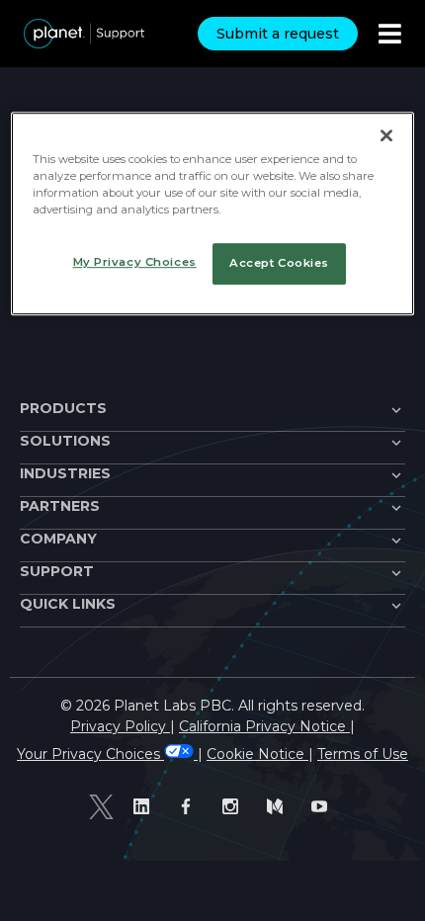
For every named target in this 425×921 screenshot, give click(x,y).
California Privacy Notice (264, 726)
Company (58, 538)
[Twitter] (101, 806)
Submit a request (277, 33)
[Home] (84, 33)
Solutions (65, 441)
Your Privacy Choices (90, 754)
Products (63, 408)
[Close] (386, 135)
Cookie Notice (257, 754)
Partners (60, 506)
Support (57, 571)
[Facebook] (190, 807)
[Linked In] (145, 807)
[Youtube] (323, 807)
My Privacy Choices (135, 262)
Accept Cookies (279, 263)
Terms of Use (362, 754)
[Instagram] (234, 807)
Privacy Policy (120, 726)
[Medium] (279, 807)
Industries (65, 473)
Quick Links (68, 604)
